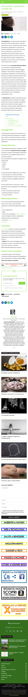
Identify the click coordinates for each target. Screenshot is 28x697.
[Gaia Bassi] (2, 33)
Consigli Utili (10, 118)
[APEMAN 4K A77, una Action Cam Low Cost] (4, 648)
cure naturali (8, 294)
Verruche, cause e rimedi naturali (10, 480)
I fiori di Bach (5, 229)
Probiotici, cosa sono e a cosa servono (12, 394)
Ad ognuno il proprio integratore (10, 373)
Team (14, 687)
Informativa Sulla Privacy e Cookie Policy (18, 694)
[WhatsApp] (8, 37)
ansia (9, 220)
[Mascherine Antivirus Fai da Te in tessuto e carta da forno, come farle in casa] (4, 641)
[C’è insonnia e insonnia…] (14, 405)
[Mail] (14, 631)
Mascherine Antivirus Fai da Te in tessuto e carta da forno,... (17, 640)
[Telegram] (11, 37)
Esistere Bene (8, 692)
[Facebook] (2, 37)
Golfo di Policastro (10, 684)
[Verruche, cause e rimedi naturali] (14, 471)
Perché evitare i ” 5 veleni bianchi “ (16, 653)
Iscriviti (21, 283)
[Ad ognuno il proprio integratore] (14, 363)
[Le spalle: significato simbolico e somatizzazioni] (14, 427)
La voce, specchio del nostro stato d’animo (13, 459)
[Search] (26, 2)
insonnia (4, 222)
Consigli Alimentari (13, 120)
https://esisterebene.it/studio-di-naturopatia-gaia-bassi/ (14, 319)
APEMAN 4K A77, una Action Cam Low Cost (17, 646)
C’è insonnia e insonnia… (8, 415)
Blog (23, 686)
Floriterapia (11, 123)
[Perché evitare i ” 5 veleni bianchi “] (4, 654)
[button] (2, 2)
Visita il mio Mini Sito (7, 268)
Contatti (19, 684)
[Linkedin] (5, 37)
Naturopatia (5, 296)
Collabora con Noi (7, 686)
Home (2, 11)
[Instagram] (10, 631)
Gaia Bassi (6, 33)
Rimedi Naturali (13, 11)
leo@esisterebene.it (17, 627)
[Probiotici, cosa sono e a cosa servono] (14, 384)
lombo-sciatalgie (20, 214)
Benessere (7, 11)
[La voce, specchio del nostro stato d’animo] (14, 450)
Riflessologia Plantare (14, 121)
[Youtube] (21, 631)
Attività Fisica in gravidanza (15, 125)
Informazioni (17, 686)
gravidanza (17, 294)
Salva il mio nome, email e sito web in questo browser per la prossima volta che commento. (12, 512)
